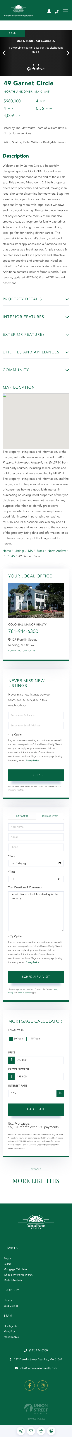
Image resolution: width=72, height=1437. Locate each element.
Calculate (36, 1109)
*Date (11, 856)
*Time (11, 872)
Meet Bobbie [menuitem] (11, 1337)
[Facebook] (30, 1385)
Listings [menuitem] (8, 1300)
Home (7, 551)
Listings (19, 551)
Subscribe (36, 775)
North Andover (57, 551)
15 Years (35, 1039)
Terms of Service (24, 993)
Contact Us (14, 651)
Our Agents (29, 651)
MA (30, 551)
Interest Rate (17, 1086)
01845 (10, 556)
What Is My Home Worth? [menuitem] (18, 1275)
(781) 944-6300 (57, 12)
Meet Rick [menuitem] (9, 1331)
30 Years (18, 1039)
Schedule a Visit (50, 816)
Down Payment (18, 1069)
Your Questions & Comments (25, 887)
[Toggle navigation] (65, 11)
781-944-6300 (23, 631)
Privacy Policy (32, 761)
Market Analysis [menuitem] (13, 1280)
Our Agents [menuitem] (10, 1326)
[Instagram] (42, 1385)
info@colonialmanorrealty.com (38, 1368)
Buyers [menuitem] (7, 1258)
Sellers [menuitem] (7, 1264)
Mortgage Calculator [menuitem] (16, 1269)
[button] (6, 53)
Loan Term (16, 1030)
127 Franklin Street (38, 1359)
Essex (40, 551)
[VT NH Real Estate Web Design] (36, 1409)
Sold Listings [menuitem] (11, 1306)
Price (11, 1053)
